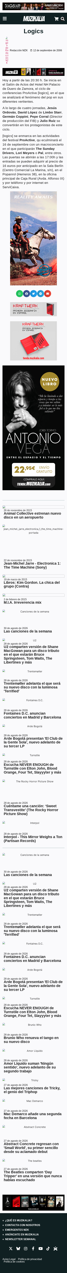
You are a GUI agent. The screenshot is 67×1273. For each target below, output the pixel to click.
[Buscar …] (63, 19)
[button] (19, 293)
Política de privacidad (30, 1259)
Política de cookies (14, 1261)
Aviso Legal (9, 1259)
